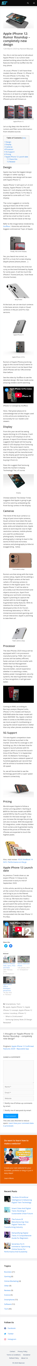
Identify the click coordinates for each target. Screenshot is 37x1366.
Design (8, 142)
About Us (24, 1358)
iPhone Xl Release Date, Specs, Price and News (9, 966)
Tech (18, 1004)
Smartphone (11, 1004)
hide (24, 138)
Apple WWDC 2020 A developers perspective (7, 987)
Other (6, 1285)
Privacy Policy (22, 1351)
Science (7, 1295)
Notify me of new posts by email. (18, 1110)
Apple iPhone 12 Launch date (16, 157)
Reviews (7, 1290)
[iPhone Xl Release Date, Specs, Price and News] (9, 959)
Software (7, 1304)
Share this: (12, 159)
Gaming (7, 1276)
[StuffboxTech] (4, 3)
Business (7, 1272)
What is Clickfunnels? (14, 1016)
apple (8, 1007)
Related (11, 162)
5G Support (9, 152)
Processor (8, 149)
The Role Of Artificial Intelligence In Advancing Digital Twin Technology (22, 1200)
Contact (12, 1351)
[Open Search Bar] (28, 3)
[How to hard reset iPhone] (23, 959)
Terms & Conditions (14, 1355)
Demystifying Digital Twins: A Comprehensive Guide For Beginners (21, 1235)
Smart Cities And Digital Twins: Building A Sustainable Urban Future (22, 1211)
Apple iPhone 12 (17, 1007)
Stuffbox (6, 226)
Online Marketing (11, 1281)
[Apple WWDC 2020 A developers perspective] (9, 980)
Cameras (8, 147)
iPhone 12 (22, 1013)
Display (7, 144)
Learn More (9, 1178)
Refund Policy (14, 1358)
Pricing (7, 154)
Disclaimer (26, 1355)
